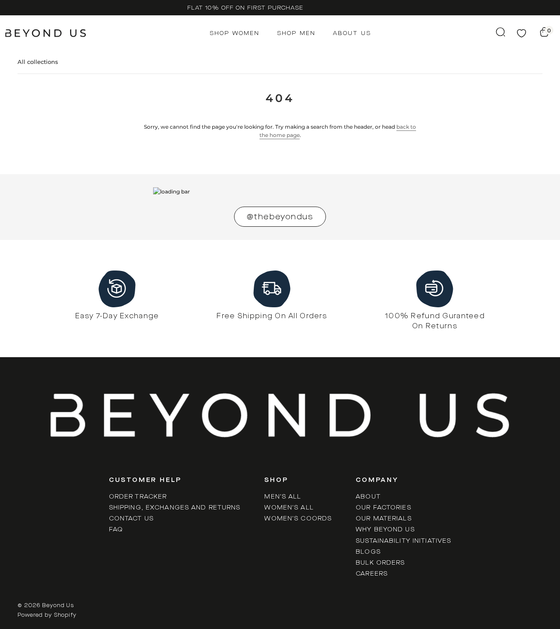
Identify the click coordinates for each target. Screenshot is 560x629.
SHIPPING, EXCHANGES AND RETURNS (175, 507)
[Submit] (496, 32)
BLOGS (368, 552)
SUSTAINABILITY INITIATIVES (403, 541)
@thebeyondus (280, 216)
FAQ (116, 529)
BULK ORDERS (380, 563)
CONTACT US (131, 518)
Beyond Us (58, 605)
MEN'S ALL (282, 496)
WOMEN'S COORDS (298, 518)
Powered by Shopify (47, 614)
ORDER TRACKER (138, 496)
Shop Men (296, 33)
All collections (38, 61)
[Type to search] (496, 32)
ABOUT (368, 496)
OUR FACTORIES (383, 507)
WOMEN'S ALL (288, 507)
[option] (245, 8)
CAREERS (372, 573)
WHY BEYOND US (385, 529)
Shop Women (234, 33)
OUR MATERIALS (384, 518)
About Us (352, 33)
